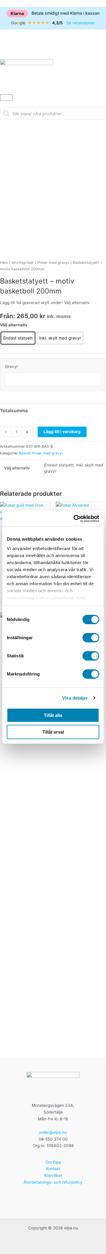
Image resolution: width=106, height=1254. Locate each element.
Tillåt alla (53, 715)
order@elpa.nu (53, 1132)
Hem (4, 262)
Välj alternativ (13, 325)
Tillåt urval (53, 731)
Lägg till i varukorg (62, 431)
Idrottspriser (22, 262)
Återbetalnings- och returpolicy (53, 1182)
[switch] (90, 637)
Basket (24, 453)
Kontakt (53, 1168)
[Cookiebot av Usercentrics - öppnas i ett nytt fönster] (74, 518)
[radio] (18, 338)
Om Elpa (53, 1162)
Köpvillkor (53, 1175)
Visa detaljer (75, 697)
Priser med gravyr (53, 262)
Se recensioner (80, 23)
